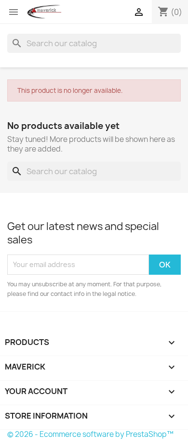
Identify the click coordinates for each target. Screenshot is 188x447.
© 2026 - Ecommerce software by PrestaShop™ (90, 434)
